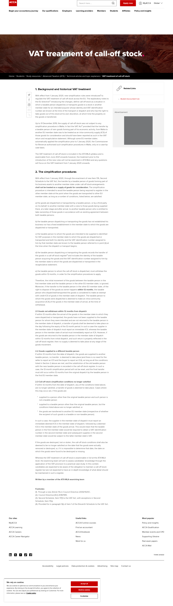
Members (101, 11)
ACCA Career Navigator (19, 536)
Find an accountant (84, 527)
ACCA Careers (15, 532)
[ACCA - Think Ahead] (13, 5)
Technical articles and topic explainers (83, 76)
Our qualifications (50, 11)
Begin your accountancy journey (23, 11)
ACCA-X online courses (86, 523)
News (78, 536)
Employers (67, 11)
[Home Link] (159, 554)
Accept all (84, 584)
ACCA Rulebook (83, 532)
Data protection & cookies (83, 566)
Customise (84, 596)
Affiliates (126, 11)
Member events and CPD (153, 532)
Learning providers (84, 11)
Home (11, 76)
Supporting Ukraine (150, 536)
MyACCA (13, 523)
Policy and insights (142, 11)
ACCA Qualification (150, 527)
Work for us (80, 541)
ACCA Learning (15, 527)
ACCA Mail (146, 545)
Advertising (102, 566)
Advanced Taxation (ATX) (53, 76)
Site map (114, 566)
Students (114, 11)
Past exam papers (149, 541)
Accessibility (47, 566)
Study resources (33, 76)
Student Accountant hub (129, 99)
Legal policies (62, 566)
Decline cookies (84, 590)
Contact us (126, 566)
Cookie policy (31, 593)
